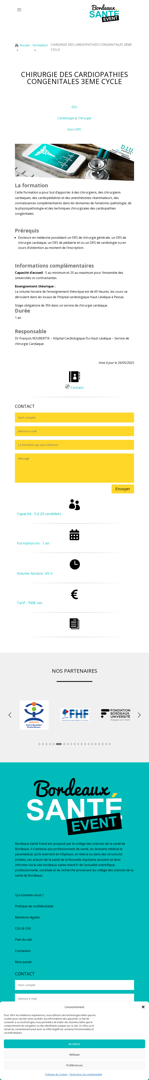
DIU (74, 107)
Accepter (74, 1044)
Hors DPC (74, 129)
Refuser (74, 1054)
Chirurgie (84, 118)
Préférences (74, 1065)
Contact (77, 387)
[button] (143, 1007)
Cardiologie (66, 118)
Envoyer (122, 488)
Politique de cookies (56, 1074)
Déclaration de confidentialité (85, 1074)
